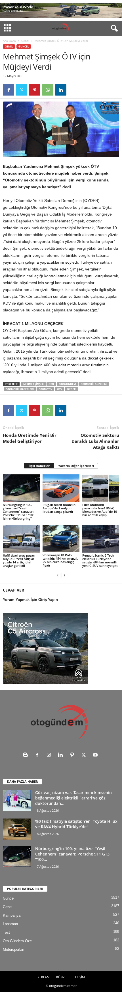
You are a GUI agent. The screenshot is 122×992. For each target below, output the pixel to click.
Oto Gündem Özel (18, 941)
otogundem (67, 384)
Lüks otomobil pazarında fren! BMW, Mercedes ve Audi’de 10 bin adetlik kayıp (99, 510)
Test (6, 932)
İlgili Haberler (39, 466)
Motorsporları (13, 949)
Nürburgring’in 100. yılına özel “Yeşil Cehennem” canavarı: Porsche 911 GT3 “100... (72, 854)
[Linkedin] (60, 90)
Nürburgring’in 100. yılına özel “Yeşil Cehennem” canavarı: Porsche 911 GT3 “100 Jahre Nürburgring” (18, 511)
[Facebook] (8, 90)
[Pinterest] (34, 90)
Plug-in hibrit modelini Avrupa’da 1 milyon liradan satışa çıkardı (59, 508)
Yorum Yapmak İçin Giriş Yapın (30, 600)
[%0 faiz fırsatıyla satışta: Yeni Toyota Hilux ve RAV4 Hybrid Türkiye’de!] (17, 829)
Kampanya (11, 915)
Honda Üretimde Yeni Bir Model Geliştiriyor (29, 438)
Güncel (23, 46)
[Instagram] (50, 755)
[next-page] (64, 575)
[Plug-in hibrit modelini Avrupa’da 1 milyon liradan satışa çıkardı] (61, 488)
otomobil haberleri (20, 389)
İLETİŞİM (79, 977)
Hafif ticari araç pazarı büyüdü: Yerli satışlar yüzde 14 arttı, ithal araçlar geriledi (19, 560)
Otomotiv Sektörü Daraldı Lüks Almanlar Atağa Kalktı (95, 441)
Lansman (10, 924)
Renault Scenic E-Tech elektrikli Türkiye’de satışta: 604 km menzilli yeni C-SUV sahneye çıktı (100, 560)
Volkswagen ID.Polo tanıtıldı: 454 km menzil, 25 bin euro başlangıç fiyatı (60, 560)
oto (51, 384)
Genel (25, 41)
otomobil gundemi (94, 384)
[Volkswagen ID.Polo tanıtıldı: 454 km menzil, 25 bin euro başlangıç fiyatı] (61, 538)
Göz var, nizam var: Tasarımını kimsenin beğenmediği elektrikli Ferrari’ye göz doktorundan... (73, 798)
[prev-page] (57, 575)
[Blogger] (27, 755)
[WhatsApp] (47, 90)
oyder (71, 389)
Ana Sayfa (9, 41)
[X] (21, 90)
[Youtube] (96, 755)
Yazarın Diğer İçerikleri (76, 466)
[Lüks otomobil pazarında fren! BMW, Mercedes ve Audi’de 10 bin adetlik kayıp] (100, 488)
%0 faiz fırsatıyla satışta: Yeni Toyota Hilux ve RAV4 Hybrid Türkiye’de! (76, 824)
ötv (59, 389)
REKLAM (43, 977)
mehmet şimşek (33, 384)
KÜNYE (61, 977)
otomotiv (45, 389)
